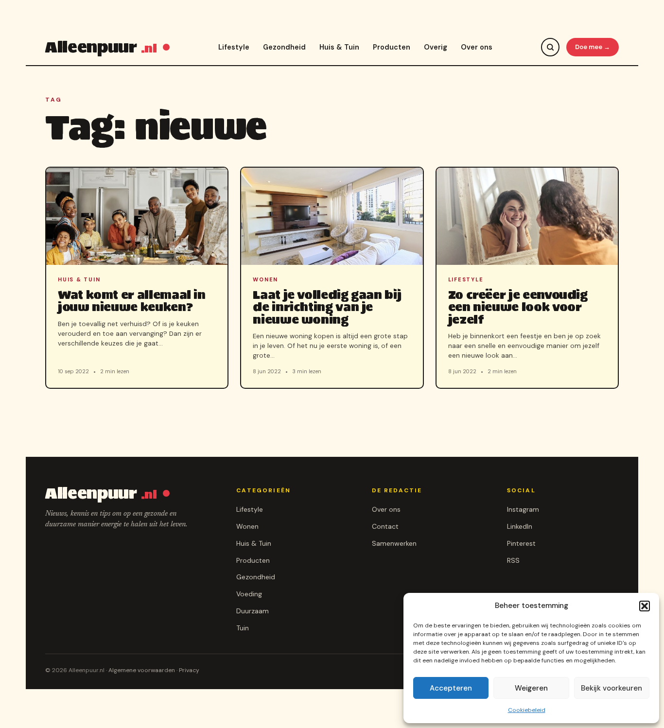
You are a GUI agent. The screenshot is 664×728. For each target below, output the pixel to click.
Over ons (476, 47)
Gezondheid (284, 47)
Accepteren (451, 688)
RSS (513, 560)
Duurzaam (252, 611)
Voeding (249, 593)
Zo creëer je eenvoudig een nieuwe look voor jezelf (518, 307)
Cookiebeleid (526, 710)
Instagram (523, 509)
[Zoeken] (550, 47)
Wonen (247, 526)
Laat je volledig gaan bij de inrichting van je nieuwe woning (327, 307)
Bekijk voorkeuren (611, 688)
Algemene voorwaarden (141, 670)
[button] (644, 606)
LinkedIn (519, 526)
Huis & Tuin (339, 47)
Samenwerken (394, 543)
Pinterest (521, 543)
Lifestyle (233, 47)
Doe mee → (592, 47)
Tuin (242, 628)
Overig (435, 47)
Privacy (189, 670)
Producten (391, 47)
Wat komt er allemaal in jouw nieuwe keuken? (132, 300)
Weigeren (531, 688)
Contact (385, 526)
